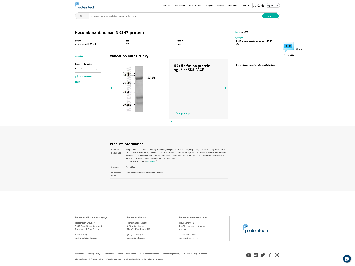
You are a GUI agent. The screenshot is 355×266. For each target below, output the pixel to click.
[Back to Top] (338, 259)
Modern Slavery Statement (195, 254)
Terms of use (109, 254)
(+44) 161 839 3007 (135, 235)
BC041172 (151, 161)
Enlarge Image (183, 113)
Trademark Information (149, 254)
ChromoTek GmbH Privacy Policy (89, 259)
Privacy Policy (94, 254)
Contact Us (79, 254)
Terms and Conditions (127, 254)
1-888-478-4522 (82, 235)
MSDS (77, 82)
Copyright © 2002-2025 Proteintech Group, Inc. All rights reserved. (135, 259)
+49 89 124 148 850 (187, 235)
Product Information (83, 64)
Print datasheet (85, 76)
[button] (347, 259)
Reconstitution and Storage (87, 69)
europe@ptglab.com (136, 238)
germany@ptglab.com (188, 238)
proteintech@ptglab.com (86, 238)
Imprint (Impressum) (171, 254)
